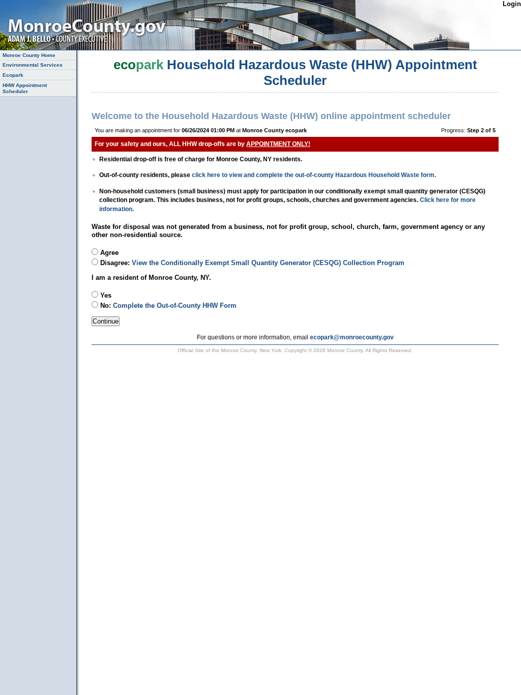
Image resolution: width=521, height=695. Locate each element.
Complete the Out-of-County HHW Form (175, 305)
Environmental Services (33, 65)
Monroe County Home (29, 55)
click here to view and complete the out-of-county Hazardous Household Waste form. (314, 174)
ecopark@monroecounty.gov (352, 337)
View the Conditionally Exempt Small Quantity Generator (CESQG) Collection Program (268, 263)
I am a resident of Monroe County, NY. (151, 277)
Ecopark (13, 75)
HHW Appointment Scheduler (25, 88)
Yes (104, 295)
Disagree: (251, 263)
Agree (108, 252)
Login (512, 4)
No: (167, 305)
